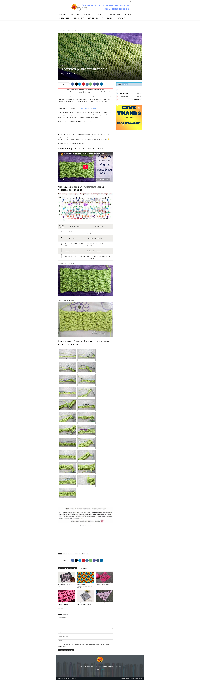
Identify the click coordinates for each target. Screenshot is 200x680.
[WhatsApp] (90, 84)
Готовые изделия (100, 14)
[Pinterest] (64, 1)
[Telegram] (67, 1)
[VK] (87, 84)
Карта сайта (139, 1)
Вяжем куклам (115, 14)
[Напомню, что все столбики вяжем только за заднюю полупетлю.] (67, 455)
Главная (62, 14)
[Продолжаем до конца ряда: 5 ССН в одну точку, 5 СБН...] (67, 379)
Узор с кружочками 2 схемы (102, 584)
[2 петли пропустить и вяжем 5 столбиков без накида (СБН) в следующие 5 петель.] (86, 354)
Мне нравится (137, 89)
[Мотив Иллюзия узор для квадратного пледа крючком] (85, 596)
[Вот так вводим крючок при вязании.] (67, 405)
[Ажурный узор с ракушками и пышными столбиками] (66, 596)
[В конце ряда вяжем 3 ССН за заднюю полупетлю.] (86, 480)
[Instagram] (62, 1)
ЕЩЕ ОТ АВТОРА (82, 568)
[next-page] (62, 608)
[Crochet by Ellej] (100, 660)
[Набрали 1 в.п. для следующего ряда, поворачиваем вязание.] (67, 392)
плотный (70, 553)
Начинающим (106, 18)
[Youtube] (70, 1)
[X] (76, 84)
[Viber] (94, 84)
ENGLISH (70, 14)
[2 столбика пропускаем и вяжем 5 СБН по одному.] (67, 468)
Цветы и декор (64, 18)
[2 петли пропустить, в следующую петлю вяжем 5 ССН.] (67, 367)
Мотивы (87, 14)
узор (87, 553)
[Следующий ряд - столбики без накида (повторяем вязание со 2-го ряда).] (67, 493)
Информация (120, 18)
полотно (76, 553)
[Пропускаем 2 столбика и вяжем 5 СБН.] (67, 430)
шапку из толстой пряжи (88, 108)
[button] (140, 14)
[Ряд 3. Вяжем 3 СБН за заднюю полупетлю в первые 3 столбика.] (67, 417)
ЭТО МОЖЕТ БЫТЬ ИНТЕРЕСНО (67, 568)
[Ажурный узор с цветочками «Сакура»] (66, 577)
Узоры (78, 14)
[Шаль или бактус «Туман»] (104, 596)
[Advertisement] (100, 25)
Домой (60, 30)
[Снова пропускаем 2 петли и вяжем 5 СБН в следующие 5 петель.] (86, 367)
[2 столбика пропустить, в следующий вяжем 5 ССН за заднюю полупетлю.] (86, 417)
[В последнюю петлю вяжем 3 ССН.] (86, 379)
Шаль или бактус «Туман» (102, 602)
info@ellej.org (103, 669)
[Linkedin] (101, 84)
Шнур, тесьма (92, 18)
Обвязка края (79, 18)
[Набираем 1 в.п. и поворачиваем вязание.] (86, 405)
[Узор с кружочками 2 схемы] (104, 577)
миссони (65, 553)
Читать (139, 93)
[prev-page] (59, 608)
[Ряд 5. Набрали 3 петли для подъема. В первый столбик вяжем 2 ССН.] (86, 455)
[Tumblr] (97, 84)
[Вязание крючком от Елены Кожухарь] (100, 7)
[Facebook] (59, 1)
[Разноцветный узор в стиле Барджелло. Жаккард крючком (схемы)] (85, 577)
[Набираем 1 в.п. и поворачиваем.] (67, 442)
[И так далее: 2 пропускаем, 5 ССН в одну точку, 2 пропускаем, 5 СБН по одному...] (86, 430)
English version (132, 1)
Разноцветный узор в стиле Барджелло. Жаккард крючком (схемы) (84, 586)
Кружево (128, 14)
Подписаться (137, 99)
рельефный (82, 553)
